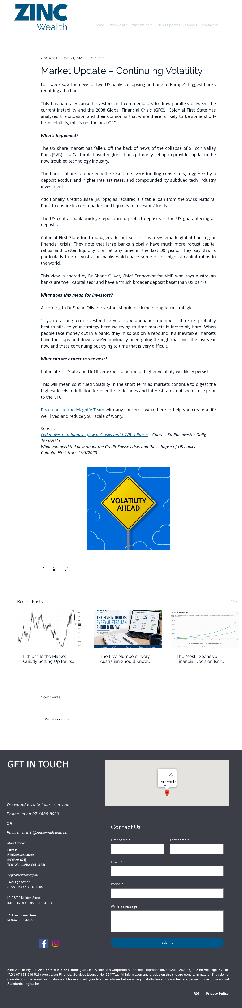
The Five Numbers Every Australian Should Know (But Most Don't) (125, 659)
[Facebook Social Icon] (43, 943)
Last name (179, 840)
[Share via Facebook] (43, 569)
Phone (117, 884)
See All (234, 601)
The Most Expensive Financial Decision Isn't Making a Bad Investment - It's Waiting (204, 659)
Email (116, 862)
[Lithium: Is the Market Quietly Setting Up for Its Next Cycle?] (51, 629)
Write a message (124, 906)
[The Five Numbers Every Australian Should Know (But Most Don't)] (128, 629)
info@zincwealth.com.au (46, 833)
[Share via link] (66, 569)
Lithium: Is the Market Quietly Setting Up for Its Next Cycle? (47, 659)
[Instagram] (55, 943)
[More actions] (213, 57)
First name (120, 840)
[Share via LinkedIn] (54, 569)
